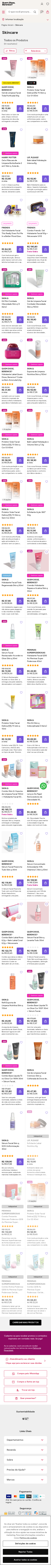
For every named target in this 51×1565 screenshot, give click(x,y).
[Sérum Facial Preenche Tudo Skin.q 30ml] (13, 842)
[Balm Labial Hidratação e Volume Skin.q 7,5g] (38, 420)
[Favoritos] (47, 4)
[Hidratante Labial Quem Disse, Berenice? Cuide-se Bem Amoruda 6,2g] (13, 350)
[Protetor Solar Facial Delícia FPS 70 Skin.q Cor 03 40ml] (13, 420)
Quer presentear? (28, 1398)
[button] (20, 108)
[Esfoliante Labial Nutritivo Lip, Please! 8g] (38, 1121)
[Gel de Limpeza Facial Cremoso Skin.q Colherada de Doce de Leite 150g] (38, 1051)
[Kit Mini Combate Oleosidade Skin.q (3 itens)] (13, 279)
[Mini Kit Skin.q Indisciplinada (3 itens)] (38, 701)
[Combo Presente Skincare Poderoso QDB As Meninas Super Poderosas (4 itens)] (13, 1192)
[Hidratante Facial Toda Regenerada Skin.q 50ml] (13, 561)
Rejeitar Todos (25, 1552)
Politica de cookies (28, 1538)
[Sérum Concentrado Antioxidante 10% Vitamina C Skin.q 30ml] (38, 842)
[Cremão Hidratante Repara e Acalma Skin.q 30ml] (38, 561)
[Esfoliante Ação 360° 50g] (38, 490)
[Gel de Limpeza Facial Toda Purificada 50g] (13, 68)
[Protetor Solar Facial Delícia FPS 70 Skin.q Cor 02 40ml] (38, 1192)
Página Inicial (7, 25)
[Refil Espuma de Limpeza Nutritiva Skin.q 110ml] (13, 981)
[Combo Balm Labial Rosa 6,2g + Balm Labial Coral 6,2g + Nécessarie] (13, 913)
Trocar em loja (28, 1390)
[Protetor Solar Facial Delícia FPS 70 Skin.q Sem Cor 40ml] (13, 490)
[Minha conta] (42, 4)
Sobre (10, 1460)
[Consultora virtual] (42, 12)
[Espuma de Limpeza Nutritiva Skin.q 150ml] (38, 350)
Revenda (11, 1450)
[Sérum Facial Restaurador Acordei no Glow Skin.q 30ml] (13, 631)
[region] (25, 1540)
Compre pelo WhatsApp (28, 1374)
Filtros (12, 51)
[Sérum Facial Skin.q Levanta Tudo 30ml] (38, 913)
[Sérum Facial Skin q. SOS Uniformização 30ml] (13, 1121)
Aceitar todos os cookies (25, 1560)
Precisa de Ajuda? (16, 1470)
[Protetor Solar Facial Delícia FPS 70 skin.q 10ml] (13, 701)
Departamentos (15, 1440)
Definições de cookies (25, 1544)
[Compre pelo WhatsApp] (43, 786)
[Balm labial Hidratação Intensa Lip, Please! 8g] (38, 138)
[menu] (3, 12)
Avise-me (38, 1158)
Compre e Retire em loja (28, 1382)
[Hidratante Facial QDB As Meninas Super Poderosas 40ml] (38, 631)
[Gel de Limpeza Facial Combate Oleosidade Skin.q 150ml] (38, 279)
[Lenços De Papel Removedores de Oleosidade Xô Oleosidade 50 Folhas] (38, 769)
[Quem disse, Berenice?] (8, 4)
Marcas (10, 1480)
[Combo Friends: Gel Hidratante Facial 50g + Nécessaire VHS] (38, 209)
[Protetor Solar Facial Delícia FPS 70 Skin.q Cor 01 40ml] (38, 68)
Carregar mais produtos (25, 1322)
